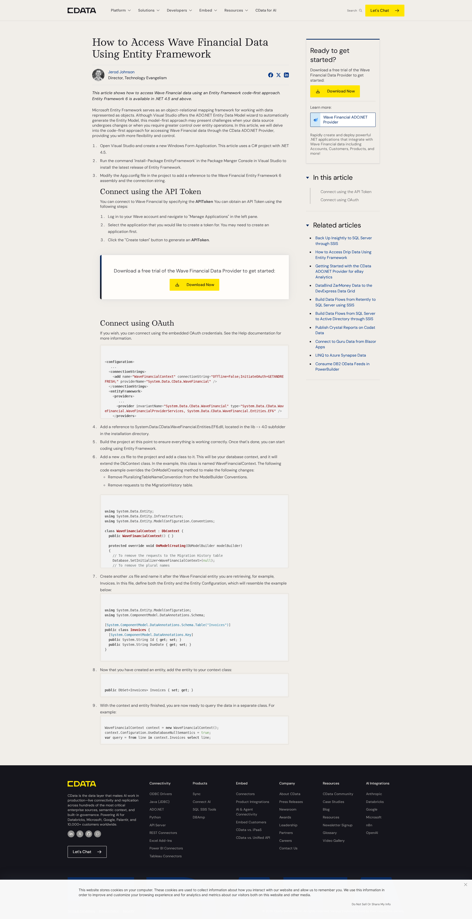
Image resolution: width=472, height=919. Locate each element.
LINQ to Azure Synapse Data (340, 355)
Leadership (288, 825)
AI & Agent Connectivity (246, 811)
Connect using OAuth (340, 199)
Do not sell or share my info (371, 904)
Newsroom (287, 809)
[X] (79, 833)
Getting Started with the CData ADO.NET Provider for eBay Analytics (343, 272)
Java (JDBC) (159, 801)
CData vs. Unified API (253, 837)
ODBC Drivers (160, 794)
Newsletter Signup (338, 825)
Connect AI (201, 801)
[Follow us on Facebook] (270, 75)
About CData (289, 794)
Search (352, 11)
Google (371, 809)
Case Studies (333, 801)
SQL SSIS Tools (204, 809)
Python (155, 817)
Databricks (375, 801)
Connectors (245, 794)
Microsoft (374, 817)
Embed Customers (251, 822)
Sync (197, 794)
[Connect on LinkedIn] (286, 75)
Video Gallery (334, 840)
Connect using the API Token (346, 191)
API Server (157, 825)
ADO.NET (156, 809)
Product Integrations (252, 801)
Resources (331, 817)
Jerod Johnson (121, 72)
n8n (369, 825)
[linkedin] (71, 833)
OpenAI (372, 832)
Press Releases (291, 801)
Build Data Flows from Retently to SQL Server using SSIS (345, 302)
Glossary (330, 832)
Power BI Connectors (166, 848)
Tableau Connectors (165, 856)
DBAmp (199, 817)
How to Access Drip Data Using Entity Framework (343, 255)
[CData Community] (97, 833)
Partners (286, 832)
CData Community (338, 794)
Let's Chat (379, 10)
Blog (326, 809)
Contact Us (288, 848)
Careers (285, 840)
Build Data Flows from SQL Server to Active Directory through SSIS (345, 316)
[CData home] (85, 10)
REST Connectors (163, 832)
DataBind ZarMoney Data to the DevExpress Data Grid (343, 288)
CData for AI (265, 10)
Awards (285, 817)
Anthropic (374, 794)
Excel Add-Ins (160, 840)
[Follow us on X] (278, 75)
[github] (88, 833)
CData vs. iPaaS (249, 830)
